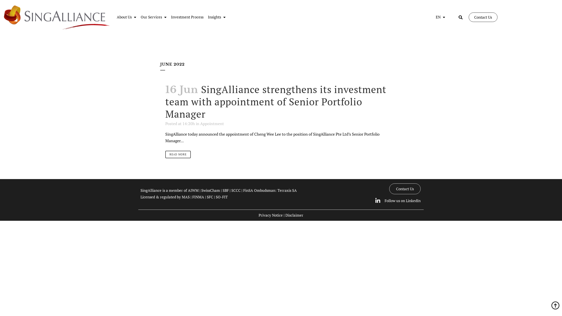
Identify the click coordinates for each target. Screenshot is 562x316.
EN (438, 17)
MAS (186, 196)
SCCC (236, 190)
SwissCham (210, 190)
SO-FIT (222, 196)
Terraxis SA (287, 190)
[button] (460, 17)
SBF (226, 190)
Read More (178, 154)
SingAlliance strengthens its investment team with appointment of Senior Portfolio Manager (275, 101)
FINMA (198, 196)
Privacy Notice (271, 215)
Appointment (212, 123)
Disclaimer (294, 215)
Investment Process (187, 17)
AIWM (193, 190)
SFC (210, 196)
